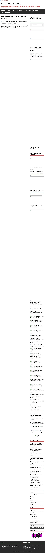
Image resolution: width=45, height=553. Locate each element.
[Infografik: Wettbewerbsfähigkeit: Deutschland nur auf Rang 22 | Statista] (37, 381)
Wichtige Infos (33, 504)
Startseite (3, 10)
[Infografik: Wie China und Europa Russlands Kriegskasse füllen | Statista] (37, 397)
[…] (15, 27)
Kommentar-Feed (33, 516)
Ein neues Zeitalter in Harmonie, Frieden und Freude (36, 471)
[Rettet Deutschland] (4, 0)
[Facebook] (32, 428)
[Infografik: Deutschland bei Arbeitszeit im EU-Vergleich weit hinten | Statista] (37, 328)
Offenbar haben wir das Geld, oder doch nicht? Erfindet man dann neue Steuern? (36, 445)
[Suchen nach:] (37, 25)
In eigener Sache (33, 494)
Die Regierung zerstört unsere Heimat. (15, 21)
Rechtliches (35, 10)
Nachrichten (32, 498)
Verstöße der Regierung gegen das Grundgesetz (31, 548)
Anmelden (32, 512)
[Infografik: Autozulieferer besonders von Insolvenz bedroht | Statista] (37, 392)
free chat (32, 482)
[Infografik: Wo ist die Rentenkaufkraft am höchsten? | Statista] (37, 364)
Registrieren (32, 510)
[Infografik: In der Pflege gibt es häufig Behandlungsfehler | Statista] (37, 346)
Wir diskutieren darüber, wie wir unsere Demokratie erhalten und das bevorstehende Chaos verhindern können (10, 546)
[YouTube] (37, 432)
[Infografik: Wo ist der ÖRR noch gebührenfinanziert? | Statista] (37, 376)
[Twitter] (37, 428)
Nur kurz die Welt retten (12, 23)
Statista (31, 306)
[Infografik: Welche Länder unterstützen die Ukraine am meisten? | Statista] (37, 303)
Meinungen (19, 10)
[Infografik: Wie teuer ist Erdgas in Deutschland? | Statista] (37, 317)
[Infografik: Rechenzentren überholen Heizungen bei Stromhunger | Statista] (37, 338)
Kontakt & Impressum (5, 12)
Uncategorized (33, 502)
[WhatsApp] (42, 432)
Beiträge (32, 492)
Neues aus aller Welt (11, 10)
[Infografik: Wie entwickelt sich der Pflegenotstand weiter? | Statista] (37, 351)
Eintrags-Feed (33, 514)
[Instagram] (42, 428)
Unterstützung (27, 10)
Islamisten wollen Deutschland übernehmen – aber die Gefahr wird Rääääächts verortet (37, 458)
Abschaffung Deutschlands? (28, 547)
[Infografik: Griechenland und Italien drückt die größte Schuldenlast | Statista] (37, 372)
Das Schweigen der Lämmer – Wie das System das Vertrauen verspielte (36, 463)
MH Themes (30, 551)
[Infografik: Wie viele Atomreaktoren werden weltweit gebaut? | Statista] (37, 356)
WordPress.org (33, 518)
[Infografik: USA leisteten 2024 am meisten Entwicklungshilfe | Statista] (37, 333)
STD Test (32, 485)
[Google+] (32, 432)
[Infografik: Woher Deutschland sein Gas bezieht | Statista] (37, 367)
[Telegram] (37, 436)
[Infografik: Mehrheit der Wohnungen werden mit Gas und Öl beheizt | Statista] (37, 402)
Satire (31, 500)
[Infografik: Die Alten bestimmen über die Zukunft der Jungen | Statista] (37, 342)
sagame (31, 479)
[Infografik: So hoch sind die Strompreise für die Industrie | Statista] (37, 387)
